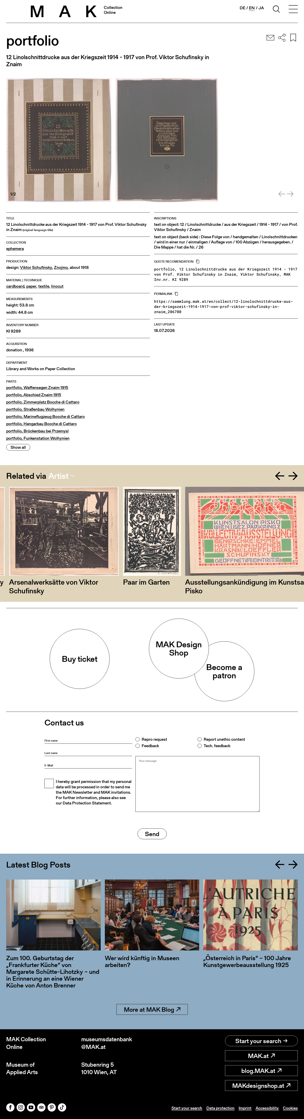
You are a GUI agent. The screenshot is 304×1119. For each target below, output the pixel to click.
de (242, 8)
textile (43, 286)
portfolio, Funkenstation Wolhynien (37, 438)
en (252, 8)
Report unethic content (224, 739)
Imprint (245, 1108)
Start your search (258, 1040)
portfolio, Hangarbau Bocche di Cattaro (41, 423)
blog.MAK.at (258, 1070)
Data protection (220, 1108)
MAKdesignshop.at (258, 1085)
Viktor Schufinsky (36, 267)
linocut (57, 286)
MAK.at (258, 1055)
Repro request (154, 739)
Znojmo (61, 267)
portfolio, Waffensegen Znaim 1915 (37, 387)
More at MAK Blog (149, 1009)
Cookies (290, 1108)
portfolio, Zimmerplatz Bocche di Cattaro (42, 402)
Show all (18, 447)
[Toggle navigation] (293, 9)
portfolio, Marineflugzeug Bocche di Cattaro (45, 416)
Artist (58, 476)
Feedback (150, 746)
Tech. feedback (217, 746)
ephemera (15, 248)
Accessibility (267, 1108)
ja (261, 8)
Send (152, 833)
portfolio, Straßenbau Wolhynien (35, 409)
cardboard (15, 286)
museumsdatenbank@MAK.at (106, 1043)
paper (31, 286)
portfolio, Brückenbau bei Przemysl (37, 431)
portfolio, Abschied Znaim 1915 (33, 394)
